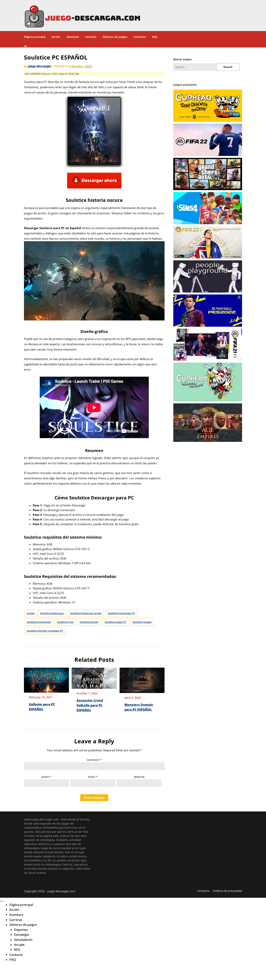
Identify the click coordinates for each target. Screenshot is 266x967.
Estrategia (21, 934)
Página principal (34, 37)
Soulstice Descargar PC (121, 613)
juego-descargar (39, 66)
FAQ (154, 37)
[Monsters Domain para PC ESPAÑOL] (142, 679)
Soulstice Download (39, 622)
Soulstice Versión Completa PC (45, 631)
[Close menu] (1, 901)
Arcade (19, 945)
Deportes (21, 930)
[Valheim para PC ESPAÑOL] (46, 679)
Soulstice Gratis (89, 622)
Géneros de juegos (115, 37)
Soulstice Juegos (141, 622)
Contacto (140, 37)
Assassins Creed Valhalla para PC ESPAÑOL (90, 705)
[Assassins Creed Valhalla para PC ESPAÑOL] (94, 677)
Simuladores (23, 940)
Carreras (90, 37)
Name (46, 777)
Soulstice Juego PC (115, 622)
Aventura (73, 37)
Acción (56, 37)
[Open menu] (25, 46)
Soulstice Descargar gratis (85, 613)
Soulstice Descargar (52, 613)
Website (139, 777)
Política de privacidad (227, 891)
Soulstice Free (65, 622)
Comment (94, 760)
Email (93, 777)
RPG (17, 949)
